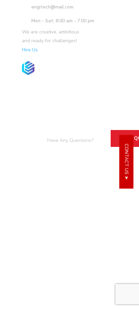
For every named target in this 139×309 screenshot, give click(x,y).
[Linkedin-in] (109, 44)
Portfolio (89, 91)
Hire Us (30, 50)
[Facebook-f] (100, 44)
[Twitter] (92, 44)
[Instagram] (117, 44)
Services (51, 91)
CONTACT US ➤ (126, 162)
